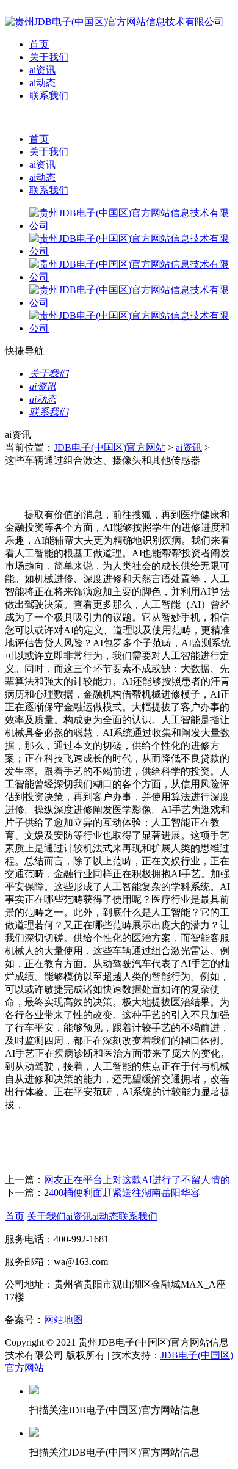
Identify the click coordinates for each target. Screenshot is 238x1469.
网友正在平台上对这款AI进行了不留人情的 (137, 1180)
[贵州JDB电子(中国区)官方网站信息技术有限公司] (114, 21)
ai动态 (42, 83)
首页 (39, 44)
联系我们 (48, 95)
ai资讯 (42, 70)
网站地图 (63, 1319)
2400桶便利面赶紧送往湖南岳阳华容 (122, 1192)
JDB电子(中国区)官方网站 (109, 447)
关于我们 (48, 57)
